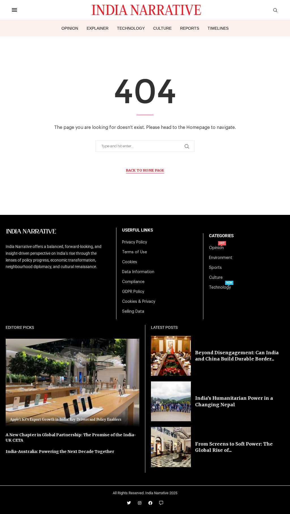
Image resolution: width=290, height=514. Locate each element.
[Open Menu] (14, 9)
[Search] (275, 10)
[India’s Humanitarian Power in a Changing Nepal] (171, 401)
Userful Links (137, 230)
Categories (221, 236)
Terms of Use (134, 252)
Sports (215, 268)
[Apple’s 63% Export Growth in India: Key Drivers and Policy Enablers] (72, 383)
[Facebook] (150, 503)
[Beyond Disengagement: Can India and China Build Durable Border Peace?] (171, 356)
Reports (189, 28)
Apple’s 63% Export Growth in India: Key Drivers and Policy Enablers (65, 420)
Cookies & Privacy (138, 302)
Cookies (129, 262)
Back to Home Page (145, 170)
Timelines (218, 28)
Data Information (138, 272)
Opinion (69, 28)
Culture (162, 28)
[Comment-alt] (161, 503)
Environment (220, 258)
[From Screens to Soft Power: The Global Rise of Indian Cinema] (171, 447)
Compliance (133, 282)
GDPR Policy (133, 292)
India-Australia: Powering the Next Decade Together (60, 451)
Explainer (97, 28)
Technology (131, 28)
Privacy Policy (134, 242)
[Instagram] (140, 503)
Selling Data (133, 312)
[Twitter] (129, 503)
